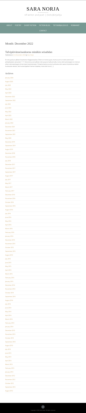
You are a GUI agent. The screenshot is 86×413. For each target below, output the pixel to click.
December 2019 (10, 142)
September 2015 (10, 251)
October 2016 (9, 202)
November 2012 (10, 379)
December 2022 (10, 97)
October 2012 (9, 383)
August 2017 (9, 176)
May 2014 (8, 312)
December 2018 (10, 153)
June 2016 (8, 217)
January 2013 (9, 372)
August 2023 (9, 81)
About (9, 25)
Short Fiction (30, 25)
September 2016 (10, 206)
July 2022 (8, 104)
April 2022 (8, 115)
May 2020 (8, 138)
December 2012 (10, 376)
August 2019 (9, 149)
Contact (43, 30)
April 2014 (8, 315)
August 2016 (9, 210)
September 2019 (10, 146)
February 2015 (9, 278)
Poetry (18, 25)
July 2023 (8, 85)
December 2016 (10, 195)
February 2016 (9, 232)
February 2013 (9, 368)
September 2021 (10, 134)
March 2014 (8, 319)
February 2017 (9, 191)
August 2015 (9, 255)
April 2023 (8, 93)
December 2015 (10, 240)
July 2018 (8, 161)
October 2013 (9, 338)
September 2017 (10, 172)
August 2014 (9, 300)
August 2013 (9, 345)
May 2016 (8, 221)
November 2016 (10, 198)
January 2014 (9, 327)
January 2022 (9, 123)
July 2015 (8, 259)
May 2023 (8, 89)
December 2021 (10, 127)
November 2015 (10, 244)
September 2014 (10, 296)
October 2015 (9, 247)
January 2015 (9, 281)
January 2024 (9, 78)
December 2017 (10, 164)
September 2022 (10, 100)
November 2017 (10, 168)
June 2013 (8, 353)
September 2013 (10, 342)
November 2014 (10, 289)
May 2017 (8, 183)
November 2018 (10, 157)
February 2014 (9, 323)
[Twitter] (43, 407)
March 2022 (8, 119)
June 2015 (8, 263)
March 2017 (8, 187)
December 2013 (10, 330)
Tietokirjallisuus (60, 25)
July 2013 (8, 349)
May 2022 (8, 112)
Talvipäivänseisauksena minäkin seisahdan (28, 52)
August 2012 (9, 391)
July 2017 (8, 180)
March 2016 (8, 229)
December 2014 (10, 285)
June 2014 (8, 308)
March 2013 (8, 364)
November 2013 (10, 334)
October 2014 (9, 293)
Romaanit (75, 25)
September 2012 (10, 387)
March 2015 (8, 274)
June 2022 (8, 108)
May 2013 (8, 357)
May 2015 (8, 266)
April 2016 (8, 225)
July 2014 (8, 304)
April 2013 (8, 361)
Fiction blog (44, 25)
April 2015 (8, 270)
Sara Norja (43, 9)
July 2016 (8, 213)
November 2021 (10, 130)
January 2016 (9, 236)
